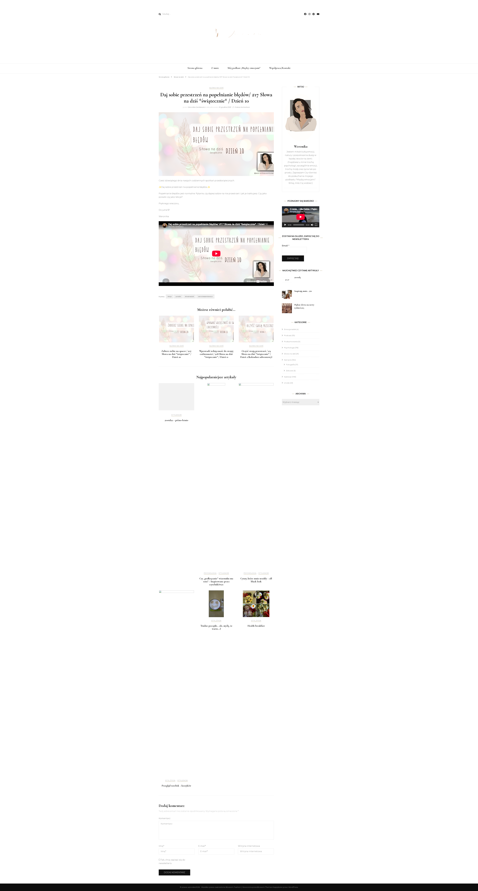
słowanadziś (189, 296)
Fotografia (290, 364)
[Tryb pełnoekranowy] (316, 225)
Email (285, 245)
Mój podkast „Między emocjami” (244, 68)
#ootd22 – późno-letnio (176, 420)
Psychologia (210, 573)
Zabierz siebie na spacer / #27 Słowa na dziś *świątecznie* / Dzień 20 (176, 354)
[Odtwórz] (285, 225)
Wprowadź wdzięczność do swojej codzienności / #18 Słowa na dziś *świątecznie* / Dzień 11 (216, 354)
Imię (161, 846)
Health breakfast (256, 625)
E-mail (202, 846)
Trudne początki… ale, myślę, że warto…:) (216, 627)
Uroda (286, 383)
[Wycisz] (312, 225)
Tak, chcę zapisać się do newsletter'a (172, 861)
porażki (178, 296)
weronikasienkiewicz (205, 296)
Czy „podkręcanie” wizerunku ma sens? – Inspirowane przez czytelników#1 (216, 581)
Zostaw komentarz (242, 107)
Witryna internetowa (249, 846)
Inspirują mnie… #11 (303, 291)
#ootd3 (297, 277)
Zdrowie (289, 371)
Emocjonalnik (290, 329)
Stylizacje (176, 415)
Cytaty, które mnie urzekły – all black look (256, 580)
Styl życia (170, 780)
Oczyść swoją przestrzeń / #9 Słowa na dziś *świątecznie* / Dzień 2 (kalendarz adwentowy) (256, 354)
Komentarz (164, 818)
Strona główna (195, 68)
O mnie (215, 68)
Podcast (287, 335)
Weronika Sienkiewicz (197, 107)
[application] (300, 216)
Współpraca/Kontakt (279, 68)
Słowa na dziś (216, 88)
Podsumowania (291, 341)
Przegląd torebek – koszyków (176, 785)
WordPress (293, 887)
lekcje (170, 296)
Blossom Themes (264, 887)
